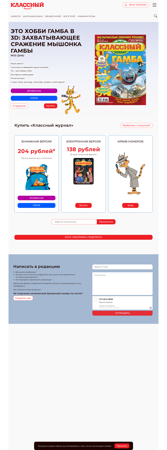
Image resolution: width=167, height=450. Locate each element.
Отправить (122, 313)
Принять (122, 446)
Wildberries (34, 90)
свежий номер (53, 16)
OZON (34, 98)
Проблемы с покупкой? (136, 125)
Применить (106, 221)
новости (16, 16)
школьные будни (32, 16)
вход (130, 205)
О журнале (19, 105)
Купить (50, 105)
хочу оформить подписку (83, 237)
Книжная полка (86, 16)
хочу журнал (137, 4)
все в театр (69, 16)
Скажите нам (23, 298)
